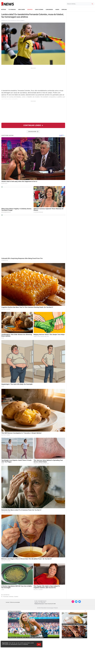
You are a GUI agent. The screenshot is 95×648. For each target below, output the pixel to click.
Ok (39, 644)
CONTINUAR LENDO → (33, 125)
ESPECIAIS (64, 9)
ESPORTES (29, 9)
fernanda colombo (8, 596)
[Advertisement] (33, 78)
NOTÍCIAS (3, 9)
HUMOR (57, 9)
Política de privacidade (15, 602)
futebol (16, 596)
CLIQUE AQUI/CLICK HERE (50, 603)
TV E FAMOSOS (12, 9)
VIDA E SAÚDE (21, 9)
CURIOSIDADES (49, 9)
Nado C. (23, 20)
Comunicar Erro (32, 131)
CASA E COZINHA (39, 9)
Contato (7, 602)
